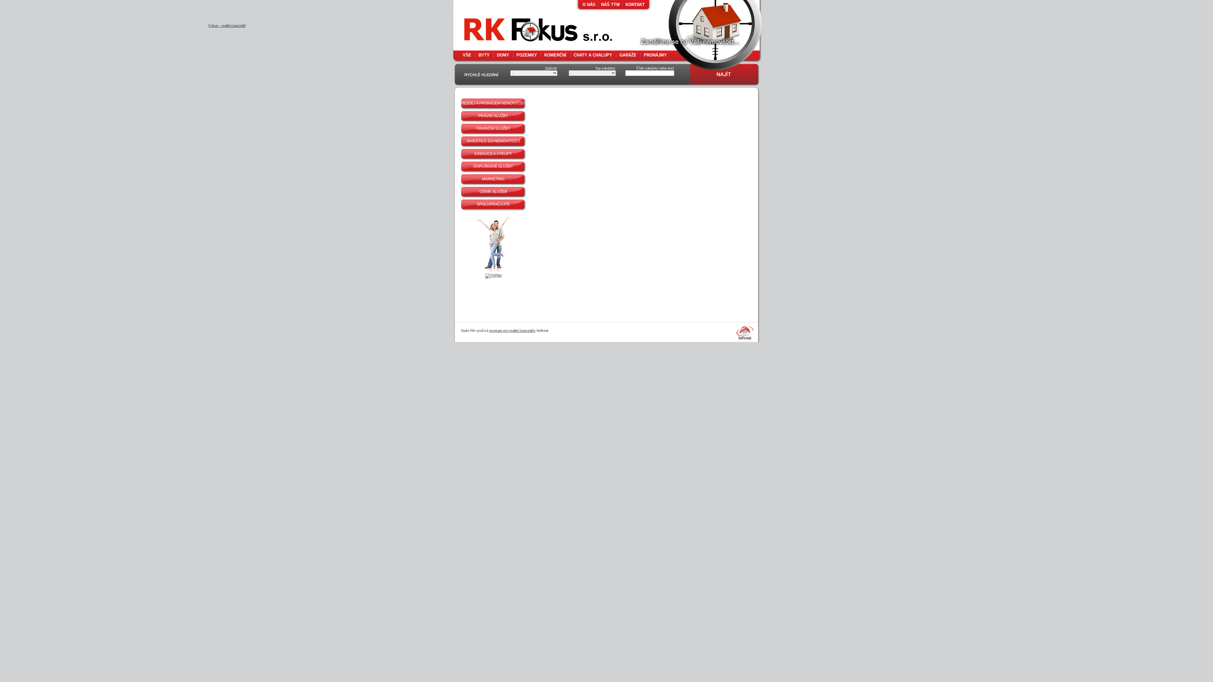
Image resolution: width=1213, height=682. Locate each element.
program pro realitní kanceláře (512, 330)
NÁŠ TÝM (610, 4)
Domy (503, 55)
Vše (467, 55)
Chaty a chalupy (593, 55)
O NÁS (588, 4)
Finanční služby (493, 128)
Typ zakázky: (605, 68)
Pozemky (526, 55)
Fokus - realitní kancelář (524, 31)
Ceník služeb (493, 191)
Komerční (555, 55)
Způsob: (551, 68)
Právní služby (493, 116)
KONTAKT (635, 4)
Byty (484, 55)
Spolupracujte (493, 204)
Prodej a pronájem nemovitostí (493, 103)
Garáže (628, 55)
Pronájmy (655, 55)
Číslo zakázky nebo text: (655, 68)
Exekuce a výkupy (493, 154)
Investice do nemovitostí (493, 141)
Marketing (493, 179)
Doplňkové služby (493, 166)
